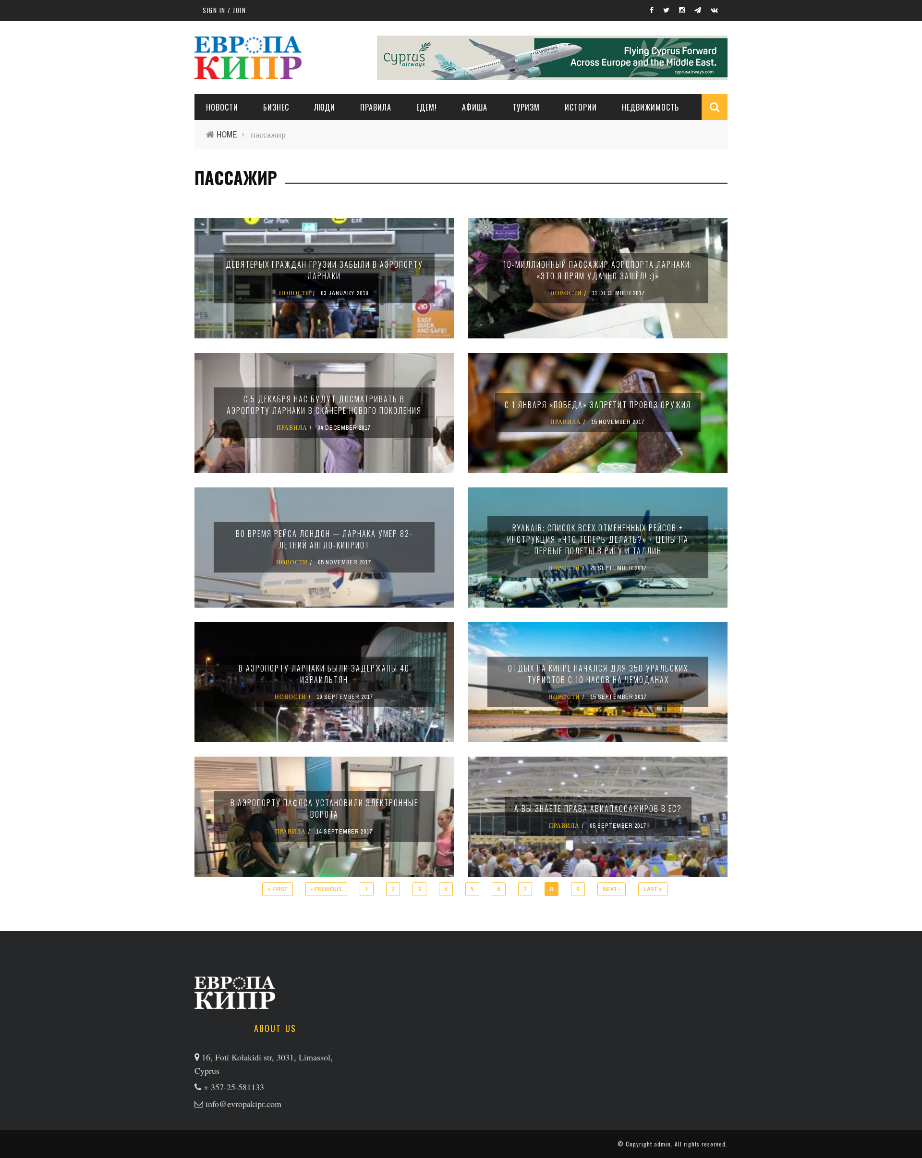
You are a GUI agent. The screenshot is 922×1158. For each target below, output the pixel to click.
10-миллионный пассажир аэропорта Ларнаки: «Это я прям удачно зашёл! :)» (597, 270)
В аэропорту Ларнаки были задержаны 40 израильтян (324, 673)
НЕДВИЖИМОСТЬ (650, 107)
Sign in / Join (224, 10)
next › (611, 889)
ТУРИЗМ (526, 107)
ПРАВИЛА (375, 107)
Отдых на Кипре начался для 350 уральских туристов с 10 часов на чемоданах (598, 673)
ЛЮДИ (324, 107)
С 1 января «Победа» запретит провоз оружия (598, 405)
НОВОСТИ (222, 107)
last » (652, 889)
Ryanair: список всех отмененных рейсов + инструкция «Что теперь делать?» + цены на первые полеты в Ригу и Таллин (598, 539)
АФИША (474, 107)
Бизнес (276, 107)
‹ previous (326, 889)
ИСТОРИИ (581, 107)
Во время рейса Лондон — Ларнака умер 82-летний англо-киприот (324, 539)
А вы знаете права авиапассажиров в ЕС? (598, 808)
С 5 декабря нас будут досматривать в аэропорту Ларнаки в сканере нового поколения (324, 404)
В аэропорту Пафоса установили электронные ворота (324, 808)
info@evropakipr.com (243, 1103)
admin (662, 1144)
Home (227, 134)
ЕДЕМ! (426, 107)
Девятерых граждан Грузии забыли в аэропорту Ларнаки (324, 270)
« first (277, 889)
